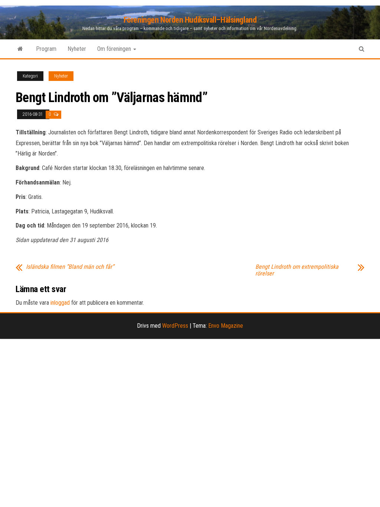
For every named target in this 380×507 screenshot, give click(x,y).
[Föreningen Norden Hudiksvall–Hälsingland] (20, 49)
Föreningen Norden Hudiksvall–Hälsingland (190, 19)
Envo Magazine (225, 325)
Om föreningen (114, 48)
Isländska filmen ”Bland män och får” (70, 267)
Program (46, 48)
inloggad (60, 302)
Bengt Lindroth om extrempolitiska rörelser (296, 270)
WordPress (175, 325)
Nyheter (77, 48)
